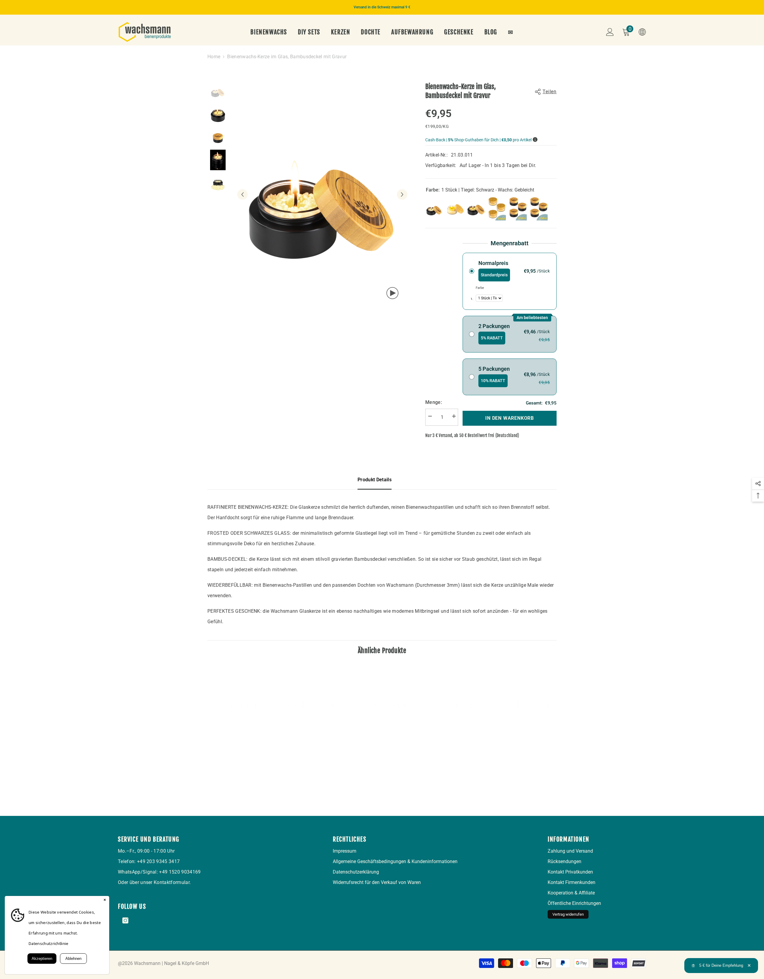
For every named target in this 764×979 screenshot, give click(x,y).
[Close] (105, 900)
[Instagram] (125, 920)
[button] (242, 194)
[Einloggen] (610, 32)
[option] (382, 7)
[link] (238, 754)
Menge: (433, 402)
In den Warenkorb (509, 418)
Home (213, 56)
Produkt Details (375, 479)
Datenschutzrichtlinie (49, 943)
